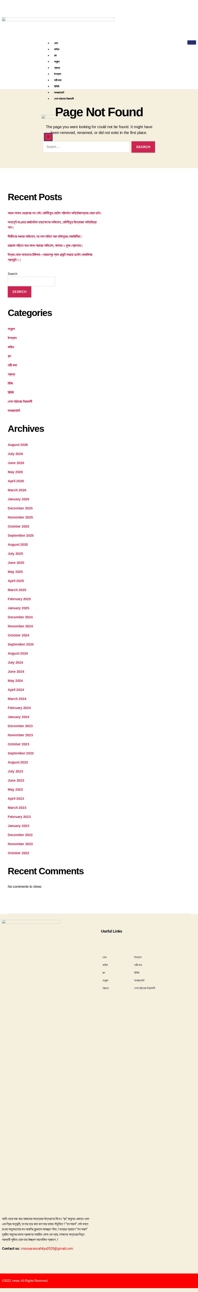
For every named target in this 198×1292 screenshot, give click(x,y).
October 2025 (18, 526)
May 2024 (15, 681)
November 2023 (20, 735)
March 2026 (17, 490)
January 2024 (18, 717)
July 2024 (15, 662)
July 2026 (15, 454)
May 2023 (15, 789)
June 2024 (16, 672)
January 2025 (18, 608)
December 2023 (20, 726)
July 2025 (15, 554)
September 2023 (21, 753)
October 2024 (18, 635)
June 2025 (16, 563)
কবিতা (56, 49)
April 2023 (16, 799)
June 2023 (16, 780)
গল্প (55, 55)
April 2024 (16, 690)
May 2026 (15, 472)
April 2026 (16, 481)
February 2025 (19, 599)
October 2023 (18, 744)
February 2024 (19, 708)
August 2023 (18, 762)
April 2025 (16, 581)
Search (12, 273)
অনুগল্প (57, 61)
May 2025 (15, 572)
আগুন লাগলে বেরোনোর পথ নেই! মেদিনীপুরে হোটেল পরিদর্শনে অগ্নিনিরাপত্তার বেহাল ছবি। (55, 213)
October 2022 (18, 853)
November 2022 (20, 844)
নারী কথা (57, 80)
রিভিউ (56, 86)
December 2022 (20, 835)
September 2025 (21, 535)
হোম (56, 43)
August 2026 (18, 445)
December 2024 (20, 617)
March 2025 (17, 590)
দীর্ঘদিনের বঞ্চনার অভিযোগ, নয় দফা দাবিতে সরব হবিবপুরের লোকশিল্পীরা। (45, 236)
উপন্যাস (57, 73)
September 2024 (21, 644)
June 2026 (16, 463)
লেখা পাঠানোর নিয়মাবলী (64, 98)
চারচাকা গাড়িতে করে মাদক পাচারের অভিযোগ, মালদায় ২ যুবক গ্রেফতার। (45, 245)
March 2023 (17, 808)
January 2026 (18, 499)
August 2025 (18, 544)
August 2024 (18, 653)
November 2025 (20, 517)
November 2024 (20, 626)
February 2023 (19, 817)
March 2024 (17, 699)
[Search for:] (85, 147)
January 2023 (18, 826)
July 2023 (15, 771)
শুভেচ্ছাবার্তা (59, 92)
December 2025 (20, 508)
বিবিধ (10, 383)
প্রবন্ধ (57, 67)
